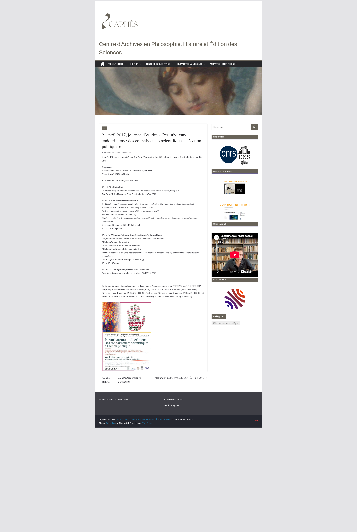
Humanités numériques (189, 64)
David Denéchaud (124, 152)
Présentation (115, 64)
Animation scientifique (222, 64)
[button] (124, 64)
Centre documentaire (158, 64)
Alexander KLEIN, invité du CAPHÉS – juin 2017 (179, 377)
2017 (104, 128)
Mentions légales (171, 405)
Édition (134, 64)
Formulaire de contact (173, 400)
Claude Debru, (121, 379)
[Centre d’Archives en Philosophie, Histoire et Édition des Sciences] (102, 64)
